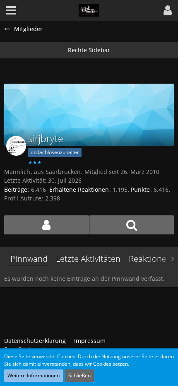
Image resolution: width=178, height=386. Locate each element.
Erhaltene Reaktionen (79, 189)
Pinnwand (29, 258)
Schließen (79, 375)
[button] (167, 10)
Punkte (140, 189)
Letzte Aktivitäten (88, 258)
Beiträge (15, 189)
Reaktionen (150, 258)
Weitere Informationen (33, 375)
